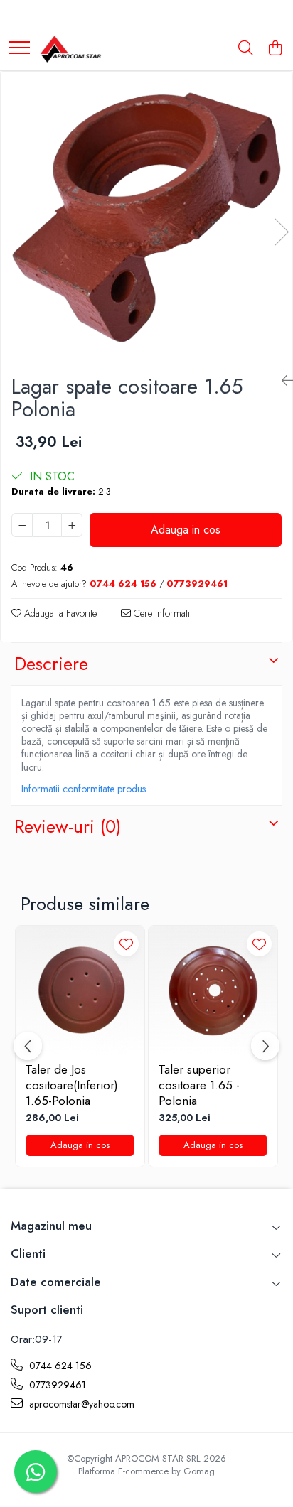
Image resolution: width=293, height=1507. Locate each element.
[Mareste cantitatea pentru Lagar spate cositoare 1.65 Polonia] (71, 525)
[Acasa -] (70, 49)
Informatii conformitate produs (83, 788)
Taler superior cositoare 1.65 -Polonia (199, 1085)
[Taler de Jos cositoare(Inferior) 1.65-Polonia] (80, 990)
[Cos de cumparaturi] (274, 49)
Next (281, 232)
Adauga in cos (185, 530)
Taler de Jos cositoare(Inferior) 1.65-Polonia (72, 1085)
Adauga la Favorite (59, 613)
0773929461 (56, 1385)
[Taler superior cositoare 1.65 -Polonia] (213, 990)
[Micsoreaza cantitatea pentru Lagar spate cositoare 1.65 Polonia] (22, 525)
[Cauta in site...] (245, 49)
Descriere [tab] (51, 663)
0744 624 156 (59, 1366)
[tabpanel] (146, 217)
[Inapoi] (281, 381)
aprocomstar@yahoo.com (80, 1404)
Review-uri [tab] (67, 826)
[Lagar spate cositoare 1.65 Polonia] (146, 217)
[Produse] (19, 49)
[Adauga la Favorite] (126, 943)
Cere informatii (161, 613)
